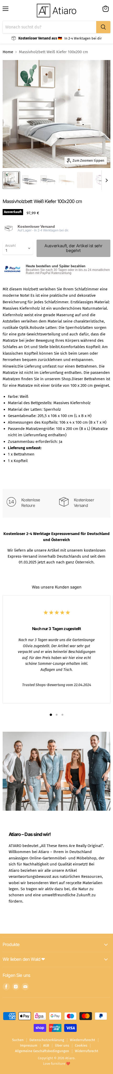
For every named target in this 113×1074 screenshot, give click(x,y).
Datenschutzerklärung (46, 1040)
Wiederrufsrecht (82, 1040)
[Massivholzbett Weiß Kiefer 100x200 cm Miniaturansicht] (11, 180)
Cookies (81, 1045)
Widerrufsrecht (86, 1051)
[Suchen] (103, 27)
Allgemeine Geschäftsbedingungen (42, 1051)
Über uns (62, 1045)
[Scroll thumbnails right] (105, 180)
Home (8, 52)
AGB (46, 1045)
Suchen (18, 1040)
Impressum (28, 1045)
